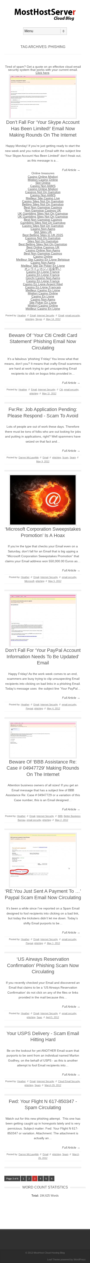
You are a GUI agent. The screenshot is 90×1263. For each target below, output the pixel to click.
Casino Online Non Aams (43, 250)
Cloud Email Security (69, 1081)
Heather (21, 315)
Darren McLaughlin (29, 457)
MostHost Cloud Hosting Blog (49, 1252)
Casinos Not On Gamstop (43, 192)
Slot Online (42, 183)
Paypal (29, 708)
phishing (29, 319)
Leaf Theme (53, 1259)
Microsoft (29, 581)
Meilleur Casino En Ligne (43, 290)
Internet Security (45, 315)
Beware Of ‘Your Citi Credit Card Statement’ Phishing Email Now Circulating (43, 341)
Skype (38, 319)
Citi (61, 389)
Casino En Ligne (42, 296)
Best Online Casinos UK (42, 247)
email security (72, 315)
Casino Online (43, 256)
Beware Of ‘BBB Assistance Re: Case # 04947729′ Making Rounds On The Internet (43, 768)
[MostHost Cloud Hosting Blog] (45, 23)
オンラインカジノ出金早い (42, 268)
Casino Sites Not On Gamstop (43, 201)
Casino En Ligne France (43, 272)
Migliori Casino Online (43, 179)
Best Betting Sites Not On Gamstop (43, 244)
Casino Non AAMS (42, 186)
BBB (60, 816)
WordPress (80, 1259)
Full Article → (71, 170)
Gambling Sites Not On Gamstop (43, 222)
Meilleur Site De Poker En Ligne (43, 265)
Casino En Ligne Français (43, 287)
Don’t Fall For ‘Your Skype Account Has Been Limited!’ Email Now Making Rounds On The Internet (43, 128)
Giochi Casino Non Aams (43, 278)
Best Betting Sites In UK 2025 (42, 235)
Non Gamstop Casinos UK (43, 210)
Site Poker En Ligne (43, 302)
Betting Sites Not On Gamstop (43, 204)
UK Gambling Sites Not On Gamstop (43, 213)
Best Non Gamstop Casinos (43, 207)
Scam (65, 457)
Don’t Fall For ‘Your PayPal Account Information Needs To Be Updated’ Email (43, 656)
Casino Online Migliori (43, 176)
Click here (42, 73)
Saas (39, 1017)
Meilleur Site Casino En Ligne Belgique (43, 259)
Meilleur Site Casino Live (43, 198)
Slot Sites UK (43, 232)
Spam (73, 457)
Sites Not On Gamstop (42, 241)
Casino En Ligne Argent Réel (43, 284)
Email (33, 315)
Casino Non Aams (43, 229)
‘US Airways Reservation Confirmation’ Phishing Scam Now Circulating (43, 965)
